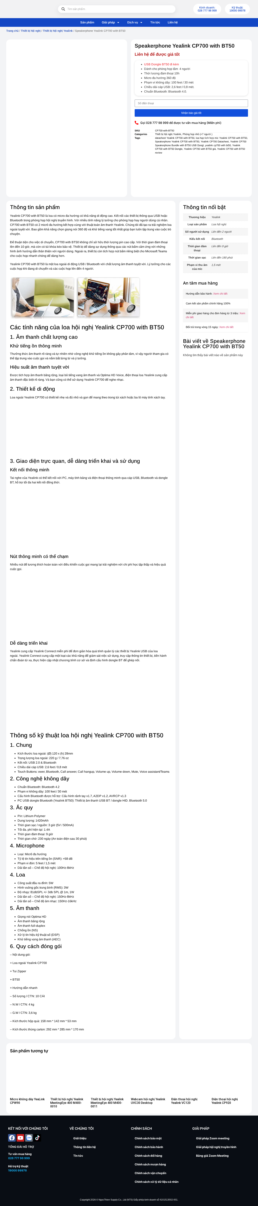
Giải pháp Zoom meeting (212, 1138)
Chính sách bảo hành (149, 1147)
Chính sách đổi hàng (148, 1155)
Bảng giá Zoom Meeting (212, 1155)
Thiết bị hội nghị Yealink (58, 30)
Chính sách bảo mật (148, 1138)
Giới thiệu (79, 1138)
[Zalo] (29, 1138)
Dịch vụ (132, 22)
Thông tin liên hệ (84, 1147)
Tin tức (155, 22)
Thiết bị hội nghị (31, 30)
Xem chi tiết (220, 293)
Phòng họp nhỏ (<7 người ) (197, 134)
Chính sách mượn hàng (150, 1164)
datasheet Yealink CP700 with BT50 (174, 138)
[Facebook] (12, 1138)
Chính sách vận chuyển (150, 1173)
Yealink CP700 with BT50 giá (200, 148)
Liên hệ (173, 22)
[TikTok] (37, 1138)
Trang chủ (12, 30)
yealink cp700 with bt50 (218, 145)
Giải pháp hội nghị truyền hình (216, 1147)
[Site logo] (27, 9)
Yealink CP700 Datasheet (215, 141)
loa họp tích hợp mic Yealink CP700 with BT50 (221, 138)
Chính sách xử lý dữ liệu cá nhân (156, 1182)
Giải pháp (108, 22)
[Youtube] (20, 1138)
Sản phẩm (87, 22)
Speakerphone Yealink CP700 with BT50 (177, 141)
